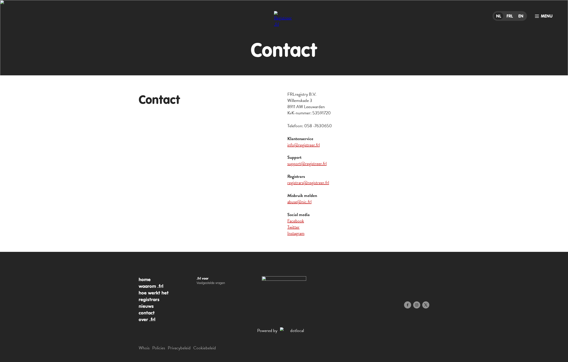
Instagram (295, 233)
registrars (149, 299)
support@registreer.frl (307, 163)
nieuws (146, 306)
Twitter (293, 227)
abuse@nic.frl (299, 201)
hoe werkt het (154, 293)
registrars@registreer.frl (308, 182)
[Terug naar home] (284, 21)
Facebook (295, 220)
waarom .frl (151, 286)
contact (147, 313)
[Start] (284, 279)
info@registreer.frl (303, 144)
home (145, 279)
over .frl (147, 319)
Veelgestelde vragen (211, 283)
